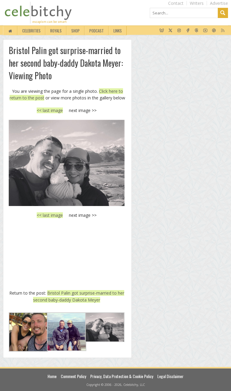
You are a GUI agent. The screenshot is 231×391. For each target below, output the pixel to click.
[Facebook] (188, 30)
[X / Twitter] (170, 30)
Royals (56, 31)
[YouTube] (205, 30)
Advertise (219, 3)
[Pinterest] (214, 30)
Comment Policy (73, 376)
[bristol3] (67, 163)
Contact (175, 3)
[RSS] (222, 30)
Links (117, 31)
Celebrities (31, 31)
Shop (75, 31)
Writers (197, 3)
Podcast (96, 31)
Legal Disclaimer (170, 376)
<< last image (50, 110)
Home (52, 376)
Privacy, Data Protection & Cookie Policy (121, 376)
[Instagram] (179, 30)
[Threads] (196, 30)
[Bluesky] (161, 30)
